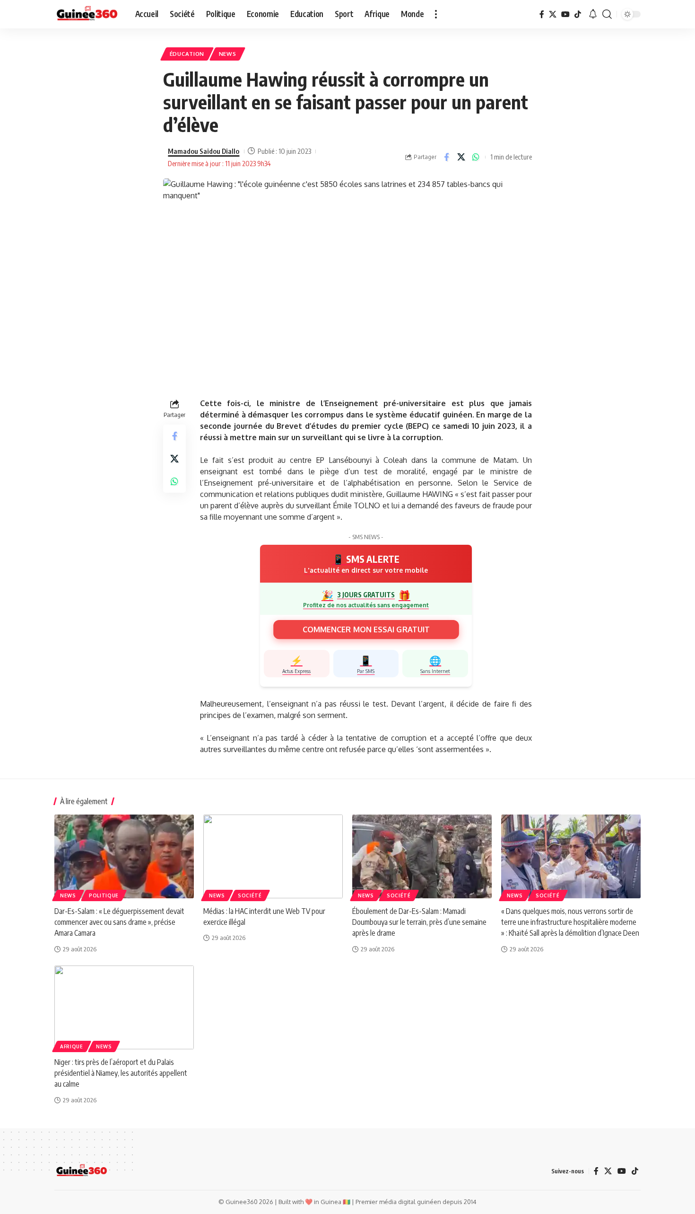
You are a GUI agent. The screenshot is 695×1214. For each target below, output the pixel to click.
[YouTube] (565, 14)
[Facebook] (542, 14)
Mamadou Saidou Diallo (203, 151)
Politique (104, 895)
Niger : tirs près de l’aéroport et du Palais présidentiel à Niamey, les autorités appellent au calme (120, 1073)
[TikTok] (577, 14)
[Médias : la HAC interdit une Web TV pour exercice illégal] (273, 856)
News (227, 53)
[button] (436, 14)
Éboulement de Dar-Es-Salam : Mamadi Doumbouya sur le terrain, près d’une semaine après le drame (419, 922)
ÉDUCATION (187, 53)
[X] (553, 14)
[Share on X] (461, 157)
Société (250, 895)
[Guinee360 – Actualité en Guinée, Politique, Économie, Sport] (81, 1171)
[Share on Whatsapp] (475, 157)
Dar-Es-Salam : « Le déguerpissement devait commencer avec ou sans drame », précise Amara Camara (119, 922)
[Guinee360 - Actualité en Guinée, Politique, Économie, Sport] (87, 14)
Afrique (71, 1046)
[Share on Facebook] (446, 157)
